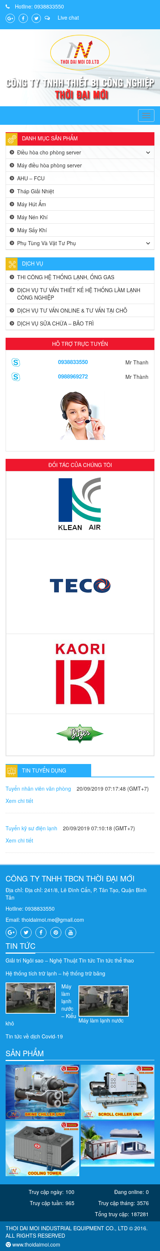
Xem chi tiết (19, 800)
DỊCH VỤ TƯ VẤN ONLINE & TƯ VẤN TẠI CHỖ (72, 310)
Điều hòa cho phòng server (49, 152)
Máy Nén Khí (32, 217)
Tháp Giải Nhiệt (35, 191)
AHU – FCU (31, 178)
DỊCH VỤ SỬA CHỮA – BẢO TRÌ (55, 323)
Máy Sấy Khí (32, 230)
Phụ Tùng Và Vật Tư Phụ (46, 243)
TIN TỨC (20, 945)
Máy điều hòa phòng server (49, 165)
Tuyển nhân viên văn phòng (38, 788)
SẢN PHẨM (25, 1053)
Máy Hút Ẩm (31, 204)
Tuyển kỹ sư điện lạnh (31, 828)
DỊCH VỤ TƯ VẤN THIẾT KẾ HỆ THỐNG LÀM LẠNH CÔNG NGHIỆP (78, 293)
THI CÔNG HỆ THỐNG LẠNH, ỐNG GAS (65, 277)
